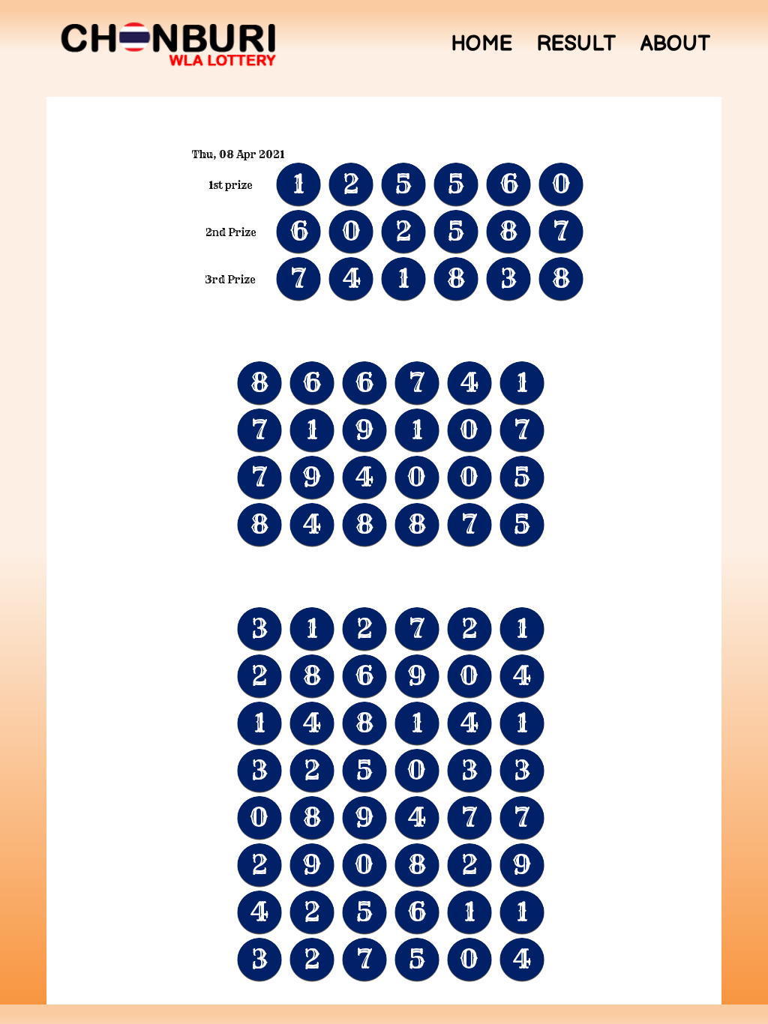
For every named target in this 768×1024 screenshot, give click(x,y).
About (675, 44)
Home (481, 44)
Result (576, 44)
